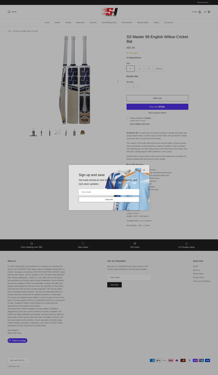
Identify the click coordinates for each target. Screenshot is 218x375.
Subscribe (109, 199)
